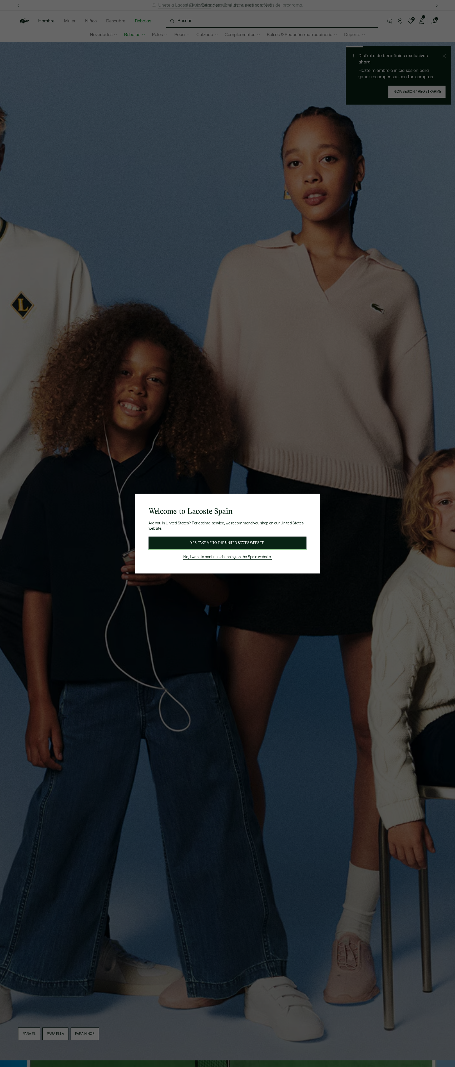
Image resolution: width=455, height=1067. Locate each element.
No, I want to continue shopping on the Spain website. (227, 557)
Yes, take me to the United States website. (227, 542)
